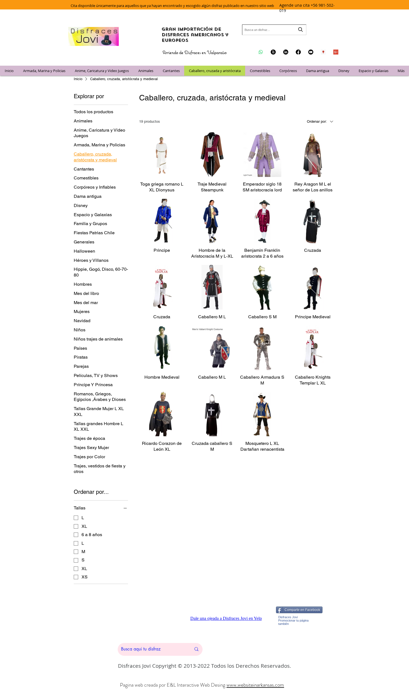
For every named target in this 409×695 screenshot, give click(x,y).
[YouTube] (310, 52)
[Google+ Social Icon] (335, 52)
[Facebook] (298, 52)
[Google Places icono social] (323, 52)
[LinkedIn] (285, 52)
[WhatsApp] (260, 52)
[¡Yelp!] (273, 52)
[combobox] (274, 29)
